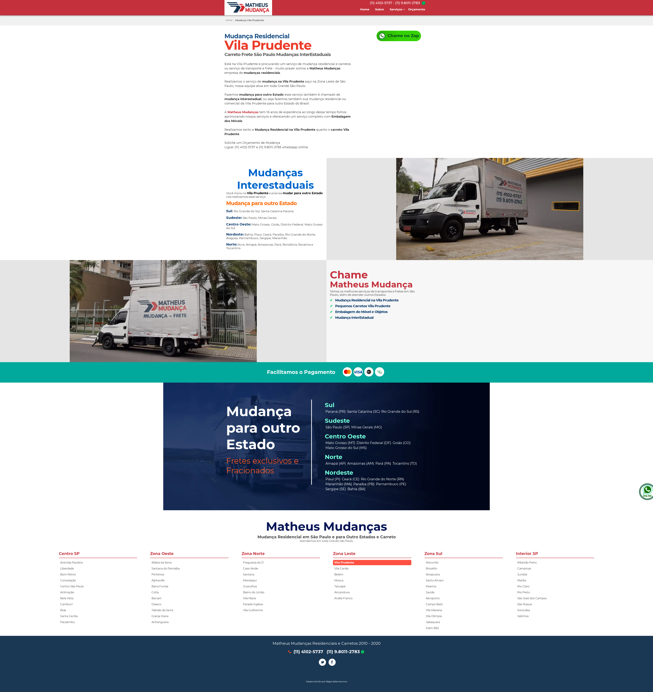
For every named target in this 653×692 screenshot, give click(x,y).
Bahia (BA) (356, 489)
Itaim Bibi (432, 628)
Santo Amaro (434, 580)
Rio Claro (523, 586)
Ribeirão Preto (527, 562)
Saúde (430, 592)
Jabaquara (433, 622)
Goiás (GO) (402, 443)
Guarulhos (250, 586)
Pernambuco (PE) (391, 484)
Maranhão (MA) (338, 484)
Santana (248, 574)
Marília (521, 580)
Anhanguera (160, 622)
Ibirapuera (433, 574)
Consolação (68, 580)
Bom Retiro (68, 574)
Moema (431, 586)
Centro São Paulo (72, 586)
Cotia (155, 592)
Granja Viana (160, 616)
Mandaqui (250, 580)
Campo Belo (434, 604)
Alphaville (158, 580)
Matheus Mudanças (243, 112)
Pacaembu (67, 622)
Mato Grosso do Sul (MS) (346, 448)
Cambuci (66, 604)
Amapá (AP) (335, 463)
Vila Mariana (434, 610)
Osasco (156, 604)
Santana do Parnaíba (166, 568)
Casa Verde (250, 568)
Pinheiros (158, 574)
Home (364, 9)
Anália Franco (343, 598)
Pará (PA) (383, 463)
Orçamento (416, 9)
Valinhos (523, 616)
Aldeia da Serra (162, 562)
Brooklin (431, 568)
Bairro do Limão (253, 592)
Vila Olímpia (434, 616)
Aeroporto (433, 598)
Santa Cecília (69, 616)
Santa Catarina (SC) (363, 411)
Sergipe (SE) (335, 489)
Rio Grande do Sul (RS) (400, 411)
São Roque (524, 604)
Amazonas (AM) (360, 463)
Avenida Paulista (71, 562)
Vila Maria (249, 598)
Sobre (379, 9)
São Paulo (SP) (337, 427)
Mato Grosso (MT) (340, 443)
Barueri (156, 598)
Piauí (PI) (332, 479)
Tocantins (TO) (404, 463)
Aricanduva (342, 592)
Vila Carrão (341, 568)
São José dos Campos (532, 598)
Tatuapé (340, 586)
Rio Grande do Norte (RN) (382, 479)
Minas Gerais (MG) (366, 427)
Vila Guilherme (253, 610)
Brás (63, 610)
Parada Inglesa (253, 604)
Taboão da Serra (162, 610)
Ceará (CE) (350, 479)
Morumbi (432, 562)
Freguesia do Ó (253, 562)
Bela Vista (66, 598)
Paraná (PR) (335, 411)
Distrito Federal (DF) (374, 443)
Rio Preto (523, 592)
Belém (338, 574)
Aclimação (67, 592)
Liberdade (67, 568)
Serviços (396, 9)
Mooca (338, 580)
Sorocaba (523, 610)
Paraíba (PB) (364, 484)
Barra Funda (160, 586)
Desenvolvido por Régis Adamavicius (326, 681)
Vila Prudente (344, 562)
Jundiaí (522, 574)
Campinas (524, 568)
